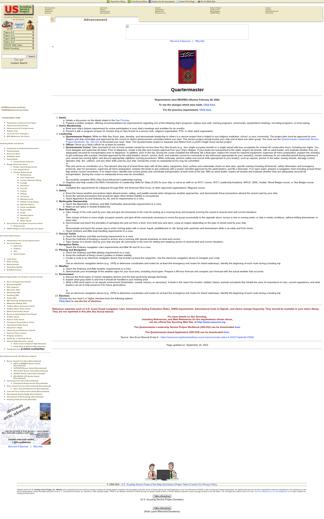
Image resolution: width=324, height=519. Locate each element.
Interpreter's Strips (14, 328)
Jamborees (49, 11)
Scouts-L (48, 13)
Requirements (19, 226)
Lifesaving (24, 196)
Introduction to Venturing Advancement (23, 148)
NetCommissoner (272, 11)
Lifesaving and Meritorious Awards (21, 330)
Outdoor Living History (29, 202)
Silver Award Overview (22, 386)
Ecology (23, 183)
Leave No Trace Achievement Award (28, 391)
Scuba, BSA (12, 298)
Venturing (269, 13)
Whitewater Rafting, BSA (17, 303)
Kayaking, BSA (13, 295)
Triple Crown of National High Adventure (30, 344)
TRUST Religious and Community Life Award (25, 229)
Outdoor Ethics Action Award (19, 309)
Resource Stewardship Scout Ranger (22, 314)
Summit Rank (12, 159)
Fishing (23, 191)
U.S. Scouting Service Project (136, 484)
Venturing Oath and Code (21, 399)
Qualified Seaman (14, 270)
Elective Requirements (23, 172)
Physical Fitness (27, 204)
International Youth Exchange (25, 397)
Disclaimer (168, 484)
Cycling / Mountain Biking (30, 180)
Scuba (22, 213)
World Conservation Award (18, 311)
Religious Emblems (15, 336)
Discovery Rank (13, 154)
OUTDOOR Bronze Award (30, 368)
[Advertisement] (25, 86)
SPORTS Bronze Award (29, 373)
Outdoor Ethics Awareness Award (21, 306)
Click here (209, 104)
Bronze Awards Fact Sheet (24, 361)
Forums (268, 9)
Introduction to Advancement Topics (21, 123)
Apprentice (18, 246)
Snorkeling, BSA (13, 292)
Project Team (181, 484)
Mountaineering (26, 199)
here (237, 327)
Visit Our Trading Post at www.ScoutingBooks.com (272, 491)
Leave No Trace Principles (18, 134)
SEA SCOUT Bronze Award (31, 371)
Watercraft (24, 218)
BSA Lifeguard (13, 287)
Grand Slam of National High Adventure (30, 346)
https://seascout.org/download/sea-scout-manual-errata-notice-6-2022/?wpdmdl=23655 (207, 337)
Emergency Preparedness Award (20, 322)
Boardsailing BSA (14, 284)
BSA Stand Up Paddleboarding (19, 301)
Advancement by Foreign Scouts (20, 128)
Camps (268, 8)
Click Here (65, 301)
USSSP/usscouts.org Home (13, 107)
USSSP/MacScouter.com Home (14, 110)
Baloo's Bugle (215, 8)
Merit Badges (215, 11)
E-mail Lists (214, 9)
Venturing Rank (13, 151)
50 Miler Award (13, 317)
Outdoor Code (12, 131)
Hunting (23, 194)
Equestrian (24, 186)
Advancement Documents (17, 126)
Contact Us (195, 484)
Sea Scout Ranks (14, 243)
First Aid (23, 188)
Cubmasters (159, 9)
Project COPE (26, 210)
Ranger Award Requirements (25, 167)
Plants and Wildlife (28, 207)
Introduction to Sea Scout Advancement (23, 241)
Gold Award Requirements (30, 383)
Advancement (50, 8)
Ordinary (17, 248)
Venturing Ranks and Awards (12, 143)
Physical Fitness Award (16, 333)
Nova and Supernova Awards (19, 282)
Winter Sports (25, 221)
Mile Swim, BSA (13, 290)
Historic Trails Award (15, 319)
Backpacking (25, 175)
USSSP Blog (215, 13)
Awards (158, 8)
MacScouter (159, 11)
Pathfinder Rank (13, 156)
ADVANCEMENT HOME (11, 118)
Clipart (102, 9)
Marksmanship (13, 264)
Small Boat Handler (15, 267)
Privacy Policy (210, 484)
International (105, 11)
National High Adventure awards (20, 341)
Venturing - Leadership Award (19, 338)
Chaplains (48, 9)
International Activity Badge (24, 394)
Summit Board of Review (24, 162)
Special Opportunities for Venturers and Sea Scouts (21, 277)
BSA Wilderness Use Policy (18, 136)
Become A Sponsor (18, 446)
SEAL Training (12, 262)
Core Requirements (21, 170)
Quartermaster (19, 254)
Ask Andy (103, 8)
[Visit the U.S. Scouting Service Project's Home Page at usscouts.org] (19, 15)
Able (15, 251)
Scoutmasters (105, 13)
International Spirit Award (17, 325)
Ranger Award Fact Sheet (17, 164)
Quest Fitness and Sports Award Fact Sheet (25, 223)
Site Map (157, 484)
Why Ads (38, 446)
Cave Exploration (27, 177)
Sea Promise (122, 120)
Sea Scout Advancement (10, 236)
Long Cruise (12, 259)
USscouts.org (160, 13)
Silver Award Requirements (31, 389)
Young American (13, 349)
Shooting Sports (26, 215)
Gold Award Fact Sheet (22, 381)
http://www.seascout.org (211, 322)
